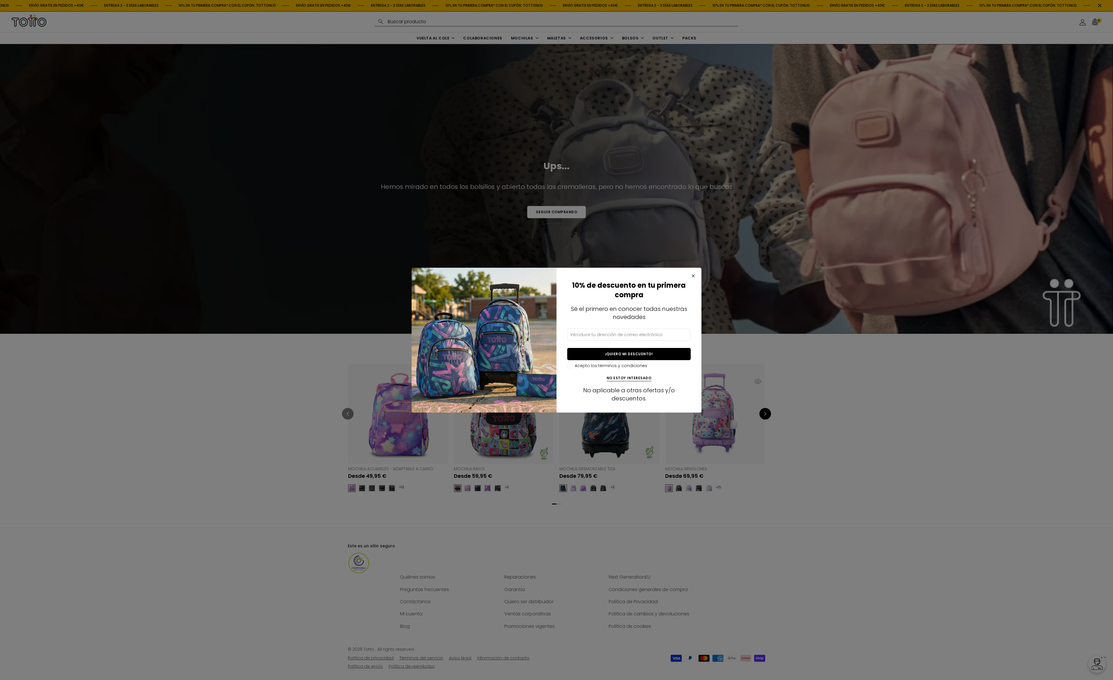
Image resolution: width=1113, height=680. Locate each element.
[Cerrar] (693, 275)
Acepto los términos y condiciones (611, 366)
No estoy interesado (629, 378)
